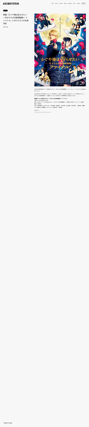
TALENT (5, 10)
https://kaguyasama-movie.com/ (42, 112)
